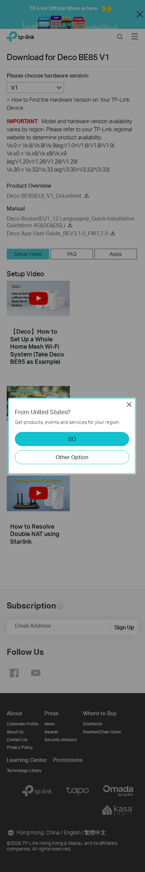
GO (72, 438)
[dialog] (72, 436)
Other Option (72, 457)
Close (129, 404)
